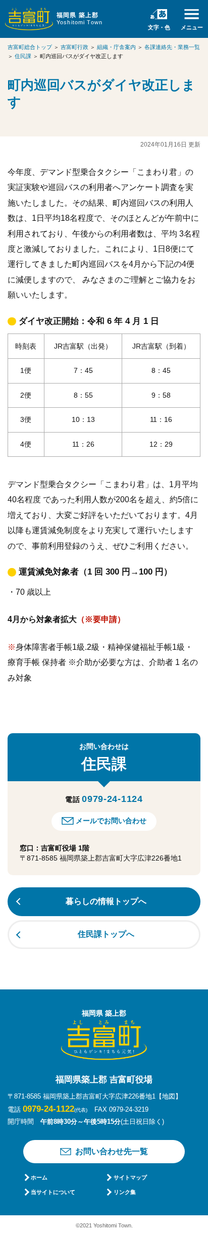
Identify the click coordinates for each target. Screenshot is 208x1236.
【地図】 (168, 1096)
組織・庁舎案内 (116, 47)
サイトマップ (130, 1177)
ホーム (39, 1177)
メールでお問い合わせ (111, 821)
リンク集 (124, 1192)
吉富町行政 (74, 47)
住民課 (23, 56)
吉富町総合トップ (30, 47)
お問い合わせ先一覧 (111, 1151)
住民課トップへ (106, 934)
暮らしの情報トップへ (106, 901)
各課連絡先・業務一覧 (172, 47)
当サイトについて (53, 1192)
